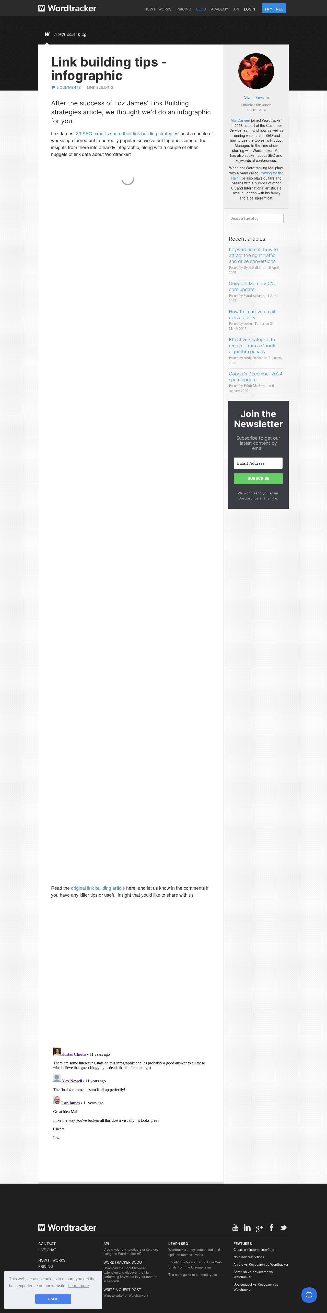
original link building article (98, 887)
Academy (219, 9)
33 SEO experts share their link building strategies (127, 133)
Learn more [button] (78, 1286)
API (236, 9)
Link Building (100, 87)
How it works (157, 9)
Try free (274, 9)
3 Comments (68, 87)
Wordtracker (67, 8)
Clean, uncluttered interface (253, 1249)
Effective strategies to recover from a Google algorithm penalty (252, 345)
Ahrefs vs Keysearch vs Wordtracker (260, 1264)
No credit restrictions (248, 1256)
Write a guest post (122, 1289)
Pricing (184, 9)
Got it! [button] (53, 1299)
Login (249, 9)
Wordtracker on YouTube (235, 1227)
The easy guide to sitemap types (192, 1274)
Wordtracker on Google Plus (259, 1227)
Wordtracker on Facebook (271, 1227)
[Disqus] (132, 977)
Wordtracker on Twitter (283, 1227)
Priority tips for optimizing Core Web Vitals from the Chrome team (195, 1265)
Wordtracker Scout (123, 1262)
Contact (47, 1243)
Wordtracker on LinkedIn (247, 1227)
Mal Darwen (256, 97)
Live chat (47, 1250)
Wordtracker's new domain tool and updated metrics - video (194, 1252)
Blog (201, 9)
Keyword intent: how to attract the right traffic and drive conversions (253, 255)
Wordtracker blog (70, 34)
